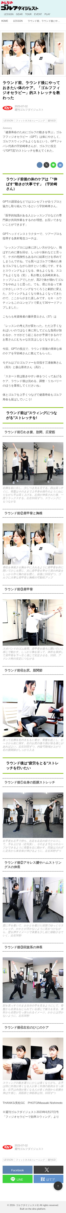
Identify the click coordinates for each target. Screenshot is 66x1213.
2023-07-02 (21, 106)
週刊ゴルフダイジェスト (29, 109)
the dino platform (36, 1209)
